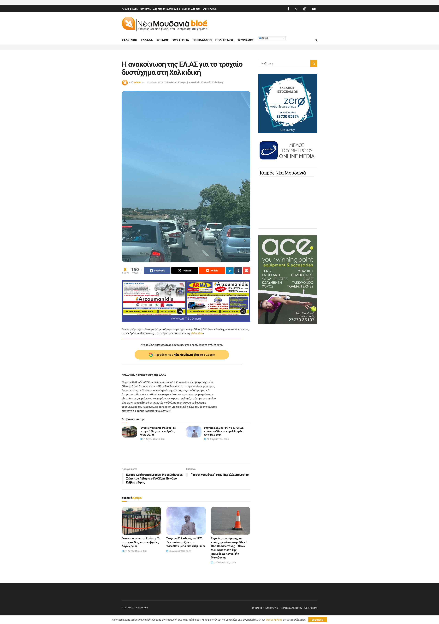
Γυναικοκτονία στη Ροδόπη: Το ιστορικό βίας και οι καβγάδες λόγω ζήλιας (158, 431)
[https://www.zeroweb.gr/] (287, 103)
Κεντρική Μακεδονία (189, 82)
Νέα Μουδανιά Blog (138, 608)
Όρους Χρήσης (274, 619)
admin (137, 82)
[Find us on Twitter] (296, 9)
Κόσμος (163, 40)
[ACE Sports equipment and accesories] (287, 279)
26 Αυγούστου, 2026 (217, 439)
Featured (172, 82)
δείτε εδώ (197, 333)
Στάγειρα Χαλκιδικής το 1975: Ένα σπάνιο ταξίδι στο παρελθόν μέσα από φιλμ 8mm (224, 431)
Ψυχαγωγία (181, 40)
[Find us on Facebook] (288, 9)
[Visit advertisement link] (186, 301)
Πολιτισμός (224, 40)
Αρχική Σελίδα (130, 9)
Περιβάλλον (202, 40)
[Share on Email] (246, 270)
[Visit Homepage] (164, 24)
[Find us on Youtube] (313, 9)
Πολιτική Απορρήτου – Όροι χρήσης (299, 608)
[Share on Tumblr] (238, 270)
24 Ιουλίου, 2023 (155, 82)
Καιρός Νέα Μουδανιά (283, 172)
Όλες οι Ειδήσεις (191, 9)
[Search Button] (316, 40)
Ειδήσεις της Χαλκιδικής (166, 9)
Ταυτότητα (145, 9)
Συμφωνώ (318, 620)
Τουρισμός (245, 40)
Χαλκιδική (129, 40)
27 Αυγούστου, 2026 (153, 439)
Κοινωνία (206, 82)
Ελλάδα (147, 40)
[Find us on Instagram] (305, 9)
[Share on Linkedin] (230, 270)
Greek (265, 38)
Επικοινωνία (209, 9)
